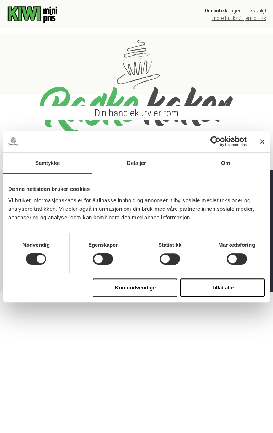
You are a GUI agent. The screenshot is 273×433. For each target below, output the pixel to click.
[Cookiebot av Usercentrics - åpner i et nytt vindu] (215, 141)
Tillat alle (223, 288)
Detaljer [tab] (136, 163)
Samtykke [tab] (47, 163)
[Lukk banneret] (262, 141)
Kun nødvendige (135, 288)
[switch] (103, 259)
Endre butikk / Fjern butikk (239, 18)
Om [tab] (225, 163)
